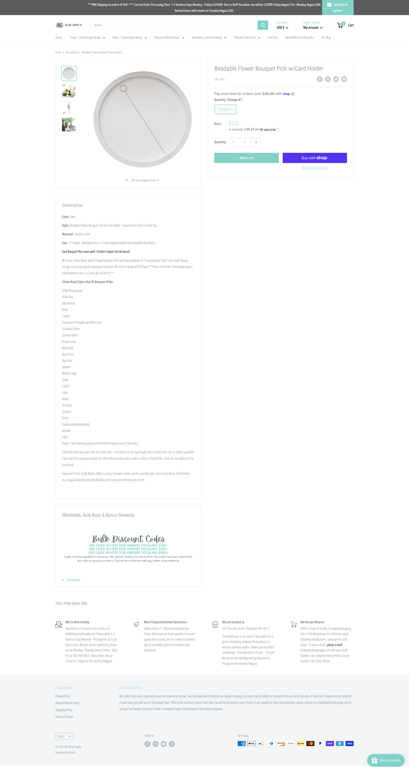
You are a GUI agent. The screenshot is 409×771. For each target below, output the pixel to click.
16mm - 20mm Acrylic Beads (85, 37)
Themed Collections (245, 37)
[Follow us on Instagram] (155, 744)
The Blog (326, 37)
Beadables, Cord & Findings (207, 37)
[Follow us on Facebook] (147, 744)
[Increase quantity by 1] (256, 142)
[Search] (263, 25)
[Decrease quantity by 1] (233, 142)
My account (311, 27)
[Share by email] (344, 79)
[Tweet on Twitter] (336, 79)
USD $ (61, 736)
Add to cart (246, 158)
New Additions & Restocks (299, 37)
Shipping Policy (63, 710)
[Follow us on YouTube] (164, 744)
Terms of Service (64, 716)
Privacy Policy (62, 696)
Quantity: (220, 142)
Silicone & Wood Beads (167, 37)
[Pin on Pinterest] (328, 79)
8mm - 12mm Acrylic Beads (127, 37)
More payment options (314, 167)
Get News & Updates (340, 7)
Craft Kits (273, 37)
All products (72, 52)
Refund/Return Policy (67, 703)
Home (58, 37)
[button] (288, 129)
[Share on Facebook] (320, 79)
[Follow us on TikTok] (172, 744)
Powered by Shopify (65, 752)
